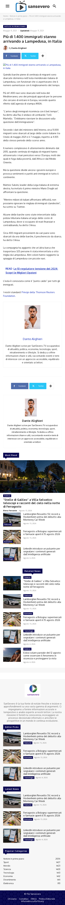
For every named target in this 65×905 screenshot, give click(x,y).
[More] (42, 56)
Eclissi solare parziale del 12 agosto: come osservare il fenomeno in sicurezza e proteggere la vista (42, 655)
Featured (7, 524)
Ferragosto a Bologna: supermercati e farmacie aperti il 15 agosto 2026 (42, 533)
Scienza (7, 496)
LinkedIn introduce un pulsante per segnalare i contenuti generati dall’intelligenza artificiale (41, 551)
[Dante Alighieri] (6, 48)
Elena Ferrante (10, 510)
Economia (8, 542)
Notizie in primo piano (18, 16)
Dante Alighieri (19, 48)
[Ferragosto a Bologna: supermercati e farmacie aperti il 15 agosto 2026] (12, 537)
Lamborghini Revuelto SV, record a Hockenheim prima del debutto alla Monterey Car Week (42, 517)
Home (5, 16)
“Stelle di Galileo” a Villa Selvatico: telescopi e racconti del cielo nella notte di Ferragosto (31, 503)
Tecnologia (8, 559)
